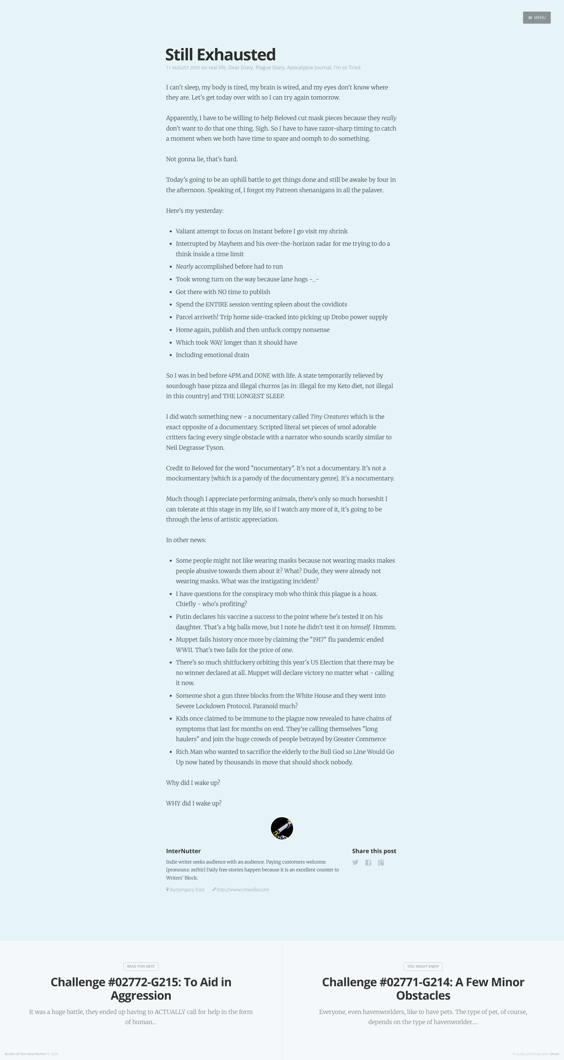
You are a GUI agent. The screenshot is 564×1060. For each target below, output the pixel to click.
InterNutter (183, 851)
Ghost (554, 1054)
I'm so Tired (347, 67)
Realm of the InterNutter (25, 1054)
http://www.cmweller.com (243, 890)
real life (217, 67)
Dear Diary (240, 67)
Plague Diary (270, 67)
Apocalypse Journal (309, 67)
